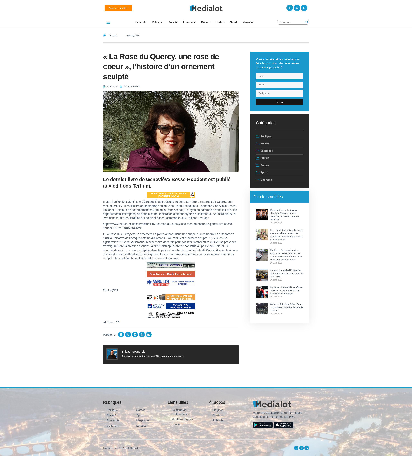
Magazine (248, 22)
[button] (121, 334)
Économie (189, 22)
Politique (157, 22)
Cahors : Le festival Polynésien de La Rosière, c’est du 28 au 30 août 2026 (286, 273)
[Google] (304, 8)
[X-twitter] (297, 8)
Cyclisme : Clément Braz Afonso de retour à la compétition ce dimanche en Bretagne (286, 290)
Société (173, 22)
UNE (137, 35)
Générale (140, 22)
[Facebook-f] (289, 8)
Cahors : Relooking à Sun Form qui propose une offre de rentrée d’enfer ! (286, 307)
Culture (205, 22)
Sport (233, 22)
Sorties (220, 22)
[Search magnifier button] (307, 22)
